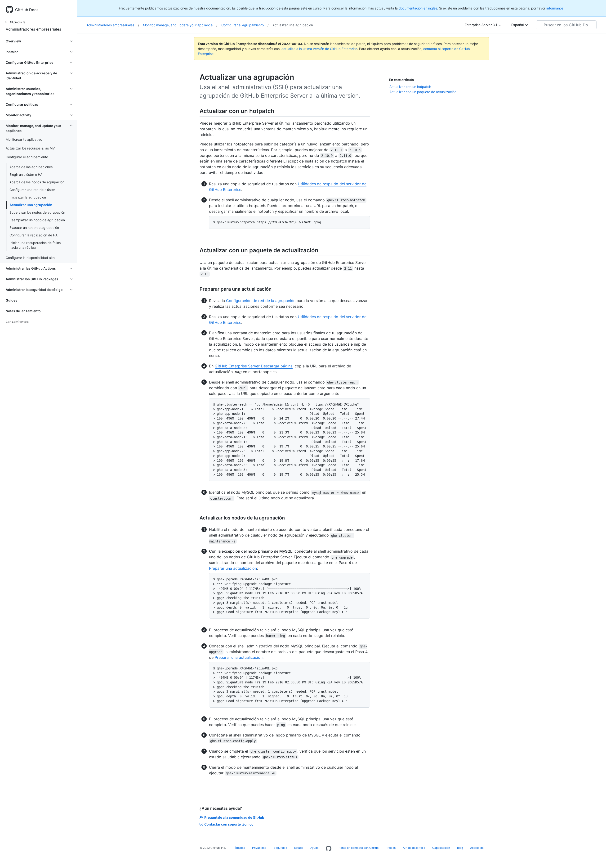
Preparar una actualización (233, 568)
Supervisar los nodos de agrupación (37, 212)
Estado (298, 847)
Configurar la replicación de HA (33, 235)
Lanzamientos (17, 322)
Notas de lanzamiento (23, 311)
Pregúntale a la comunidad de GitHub (234, 817)
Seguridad (280, 847)
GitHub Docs (27, 9)
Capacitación (441, 847)
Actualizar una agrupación (30, 205)
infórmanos (554, 8)
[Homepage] (328, 849)
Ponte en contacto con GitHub (359, 847)
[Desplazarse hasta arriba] (595, 856)
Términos (239, 847)
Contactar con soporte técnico (229, 824)
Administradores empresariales (33, 29)
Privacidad (259, 847)
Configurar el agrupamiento (245, 25)
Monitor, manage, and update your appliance (180, 25)
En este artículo (401, 80)
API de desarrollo (414, 847)
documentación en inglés (418, 8)
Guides (11, 300)
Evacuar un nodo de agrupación (34, 228)
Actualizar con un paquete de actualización (422, 92)
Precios (391, 847)
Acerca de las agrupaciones (31, 167)
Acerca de (477, 847)
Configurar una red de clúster (32, 190)
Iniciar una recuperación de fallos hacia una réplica (35, 245)
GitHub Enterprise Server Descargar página (254, 366)
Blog (460, 847)
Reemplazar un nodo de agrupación (37, 220)
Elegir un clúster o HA (25, 174)
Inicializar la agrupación (27, 197)
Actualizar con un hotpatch (410, 87)
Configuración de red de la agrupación (260, 300)
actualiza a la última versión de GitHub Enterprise (319, 49)
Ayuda (314, 847)
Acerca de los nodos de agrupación (36, 182)
